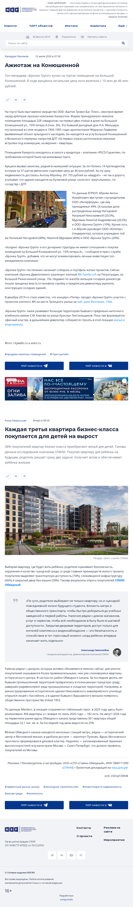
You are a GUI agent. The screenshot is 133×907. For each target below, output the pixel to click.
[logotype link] (21, 9)
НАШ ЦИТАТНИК (57, 2)
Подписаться (69, 36)
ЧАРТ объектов (40, 25)
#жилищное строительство (60, 786)
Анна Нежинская (15, 420)
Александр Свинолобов (95, 650)
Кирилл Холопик (118, 16)
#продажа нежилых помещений (25, 354)
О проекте (84, 836)
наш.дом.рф (119, 767)
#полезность (34, 793)
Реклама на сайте (112, 829)
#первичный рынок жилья (22, 786)
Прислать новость (97, 36)
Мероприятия (114, 839)
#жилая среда (13, 793)
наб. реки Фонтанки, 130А (94, 302)
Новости (10, 25)
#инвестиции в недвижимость (102, 786)
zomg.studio (66, 899)
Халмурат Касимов (16, 56)
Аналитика (98, 25)
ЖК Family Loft (87, 274)
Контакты (84, 827)
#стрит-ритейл (59, 354)
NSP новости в (31, 365)
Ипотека (71, 25)
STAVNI (67, 767)
